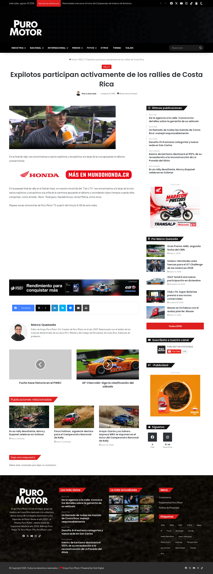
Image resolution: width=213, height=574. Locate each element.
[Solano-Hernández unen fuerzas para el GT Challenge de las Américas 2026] (155, 265)
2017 (180, 525)
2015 (163, 525)
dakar (199, 525)
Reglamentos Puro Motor (171, 502)
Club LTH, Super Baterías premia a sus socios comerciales (182, 295)
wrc (162, 553)
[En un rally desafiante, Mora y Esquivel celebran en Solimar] (29, 417)
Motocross (166, 542)
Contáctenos (165, 497)
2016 (172, 525)
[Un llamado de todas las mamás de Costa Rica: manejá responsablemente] (131, 500)
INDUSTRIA (17, 47)
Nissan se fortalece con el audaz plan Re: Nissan (183, 309)
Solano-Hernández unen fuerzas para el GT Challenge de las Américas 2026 (185, 264)
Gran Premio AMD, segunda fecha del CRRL (184, 248)
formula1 (179, 531)
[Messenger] (70, 308)
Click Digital (98, 568)
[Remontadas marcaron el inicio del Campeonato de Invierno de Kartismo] (131, 518)
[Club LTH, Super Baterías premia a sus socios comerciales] (155, 296)
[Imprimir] (86, 308)
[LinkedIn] (54, 308)
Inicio (74, 59)
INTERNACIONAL (57, 47)
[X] (28, 536)
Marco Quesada (89, 93)
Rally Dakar (180, 548)
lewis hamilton (167, 536)
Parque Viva (192, 542)
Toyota (193, 548)
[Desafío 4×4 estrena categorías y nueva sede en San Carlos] (147, 500)
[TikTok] (40, 536)
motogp (178, 542)
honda (191, 531)
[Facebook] (24, 536)
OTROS (104, 47)
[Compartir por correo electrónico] (78, 308)
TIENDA (117, 47)
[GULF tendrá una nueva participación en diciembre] (155, 281)
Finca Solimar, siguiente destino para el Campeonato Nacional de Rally (95, 3)
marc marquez (185, 536)
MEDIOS (76, 47)
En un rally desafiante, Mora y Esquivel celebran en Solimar (27, 433)
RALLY (82, 59)
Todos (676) (175, 326)
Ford (169, 531)
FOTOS (90, 47)
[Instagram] (36, 536)
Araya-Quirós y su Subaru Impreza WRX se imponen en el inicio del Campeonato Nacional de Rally (119, 436)
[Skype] (62, 308)
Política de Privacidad (169, 507)
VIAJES (129, 47)
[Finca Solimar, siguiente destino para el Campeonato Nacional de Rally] (74, 417)
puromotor (166, 548)
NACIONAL (35, 47)
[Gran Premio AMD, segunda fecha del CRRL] (155, 251)
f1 (161, 531)
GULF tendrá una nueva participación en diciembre (184, 278)
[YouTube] (32, 536)
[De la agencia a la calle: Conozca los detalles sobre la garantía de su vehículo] (116, 500)
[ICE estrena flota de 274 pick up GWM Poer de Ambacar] (131, 509)
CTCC (189, 525)
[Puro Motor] (25, 27)
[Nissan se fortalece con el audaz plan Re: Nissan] (155, 312)
